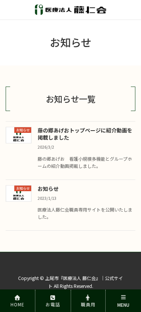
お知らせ (48, 188)
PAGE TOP (129, 278)
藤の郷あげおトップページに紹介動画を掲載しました (85, 134)
